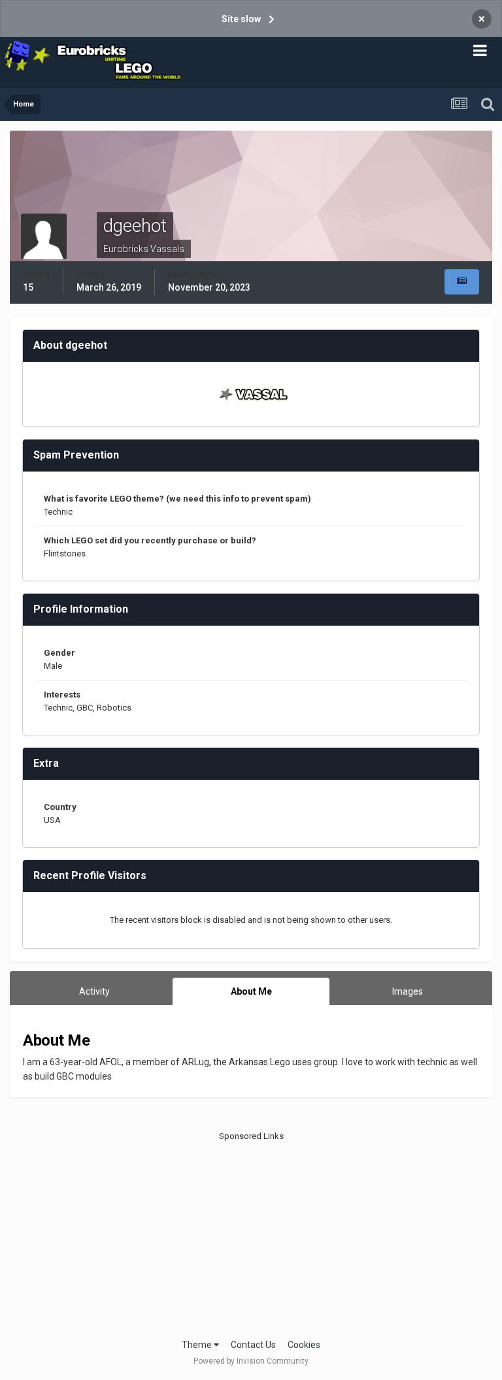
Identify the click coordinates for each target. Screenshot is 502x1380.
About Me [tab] (251, 991)
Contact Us (253, 1345)
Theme (198, 1345)
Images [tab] (407, 991)
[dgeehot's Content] (461, 282)
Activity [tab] (94, 991)
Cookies (304, 1345)
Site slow (241, 19)
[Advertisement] (251, 1233)
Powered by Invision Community (251, 1361)
